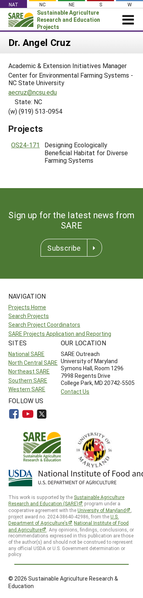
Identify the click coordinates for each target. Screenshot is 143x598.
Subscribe (64, 248)
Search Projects (28, 316)
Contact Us (75, 391)
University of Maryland (101, 510)
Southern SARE (27, 380)
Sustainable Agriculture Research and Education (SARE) (66, 500)
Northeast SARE (29, 371)
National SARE (26, 354)
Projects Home (27, 307)
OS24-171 (25, 145)
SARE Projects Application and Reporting (59, 333)
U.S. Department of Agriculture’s (63, 519)
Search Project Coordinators (44, 324)
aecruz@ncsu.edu (32, 92)
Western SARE (26, 389)
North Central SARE (33, 362)
